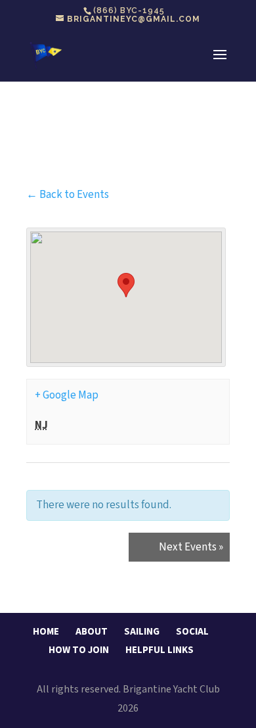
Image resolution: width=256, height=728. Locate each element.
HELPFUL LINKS (159, 650)
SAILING (142, 632)
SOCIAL (192, 632)
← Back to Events (67, 195)
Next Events (191, 547)
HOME (46, 632)
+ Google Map (66, 395)
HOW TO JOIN (79, 650)
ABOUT (91, 632)
